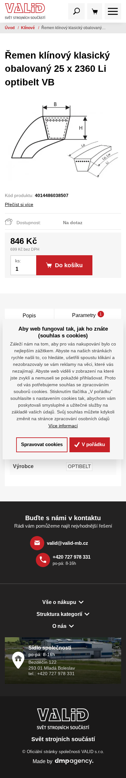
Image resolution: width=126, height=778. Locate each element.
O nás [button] (59, 626)
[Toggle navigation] (76, 11)
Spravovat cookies (42, 444)
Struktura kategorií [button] (59, 614)
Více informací (63, 425)
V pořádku (92, 444)
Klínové (28, 28)
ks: (18, 260)
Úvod (10, 28)
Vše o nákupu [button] (59, 602)
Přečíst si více (19, 204)
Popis (29, 315)
